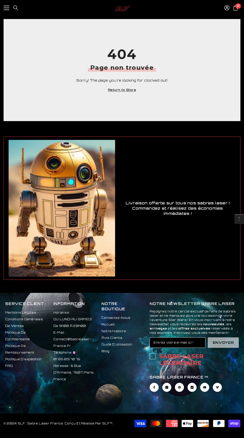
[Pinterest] (179, 387)
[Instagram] (166, 387)
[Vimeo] (217, 387)
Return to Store (122, 90)
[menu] (6, 8)
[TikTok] (192, 387)
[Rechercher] (16, 8)
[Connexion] (227, 8)
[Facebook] (154, 387)
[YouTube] (204, 387)
